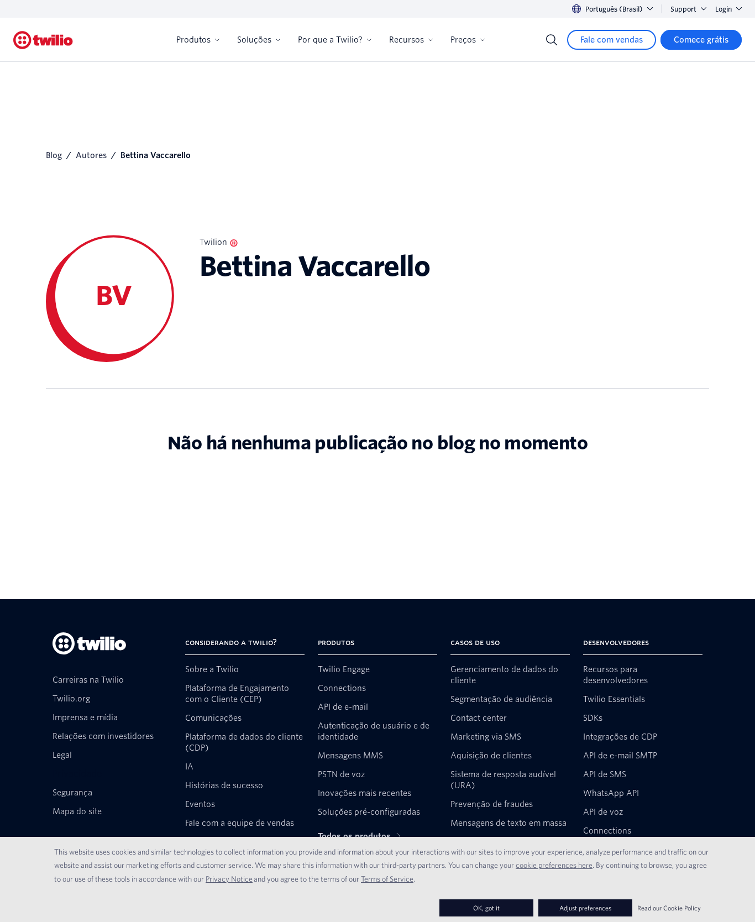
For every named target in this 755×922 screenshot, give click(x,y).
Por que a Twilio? (330, 39)
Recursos (406, 39)
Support (683, 9)
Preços (463, 39)
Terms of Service (387, 878)
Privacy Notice (229, 878)
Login (723, 9)
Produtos (193, 39)
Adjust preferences (585, 907)
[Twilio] (43, 40)
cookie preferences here (554, 865)
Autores (91, 155)
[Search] (552, 40)
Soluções (254, 39)
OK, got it (486, 907)
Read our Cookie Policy (669, 907)
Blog (54, 155)
